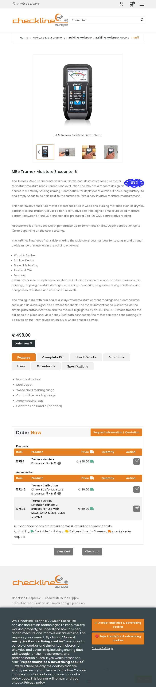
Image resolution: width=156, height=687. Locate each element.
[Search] (142, 20)
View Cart (63, 551)
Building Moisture (80, 37)
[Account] (121, 4)
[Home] (78, 585)
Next (117, 152)
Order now (22, 343)
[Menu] (142, 4)
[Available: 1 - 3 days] (92, 461)
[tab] (24, 357)
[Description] (59, 463)
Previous (38, 152)
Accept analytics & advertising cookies (119, 625)
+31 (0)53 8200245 (27, 4)
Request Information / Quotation (116, 432)
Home (24, 37)
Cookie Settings (102, 648)
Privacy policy (34, 682)
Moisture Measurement (49, 37)
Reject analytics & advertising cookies (120, 638)
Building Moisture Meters (112, 37)
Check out (92, 551)
